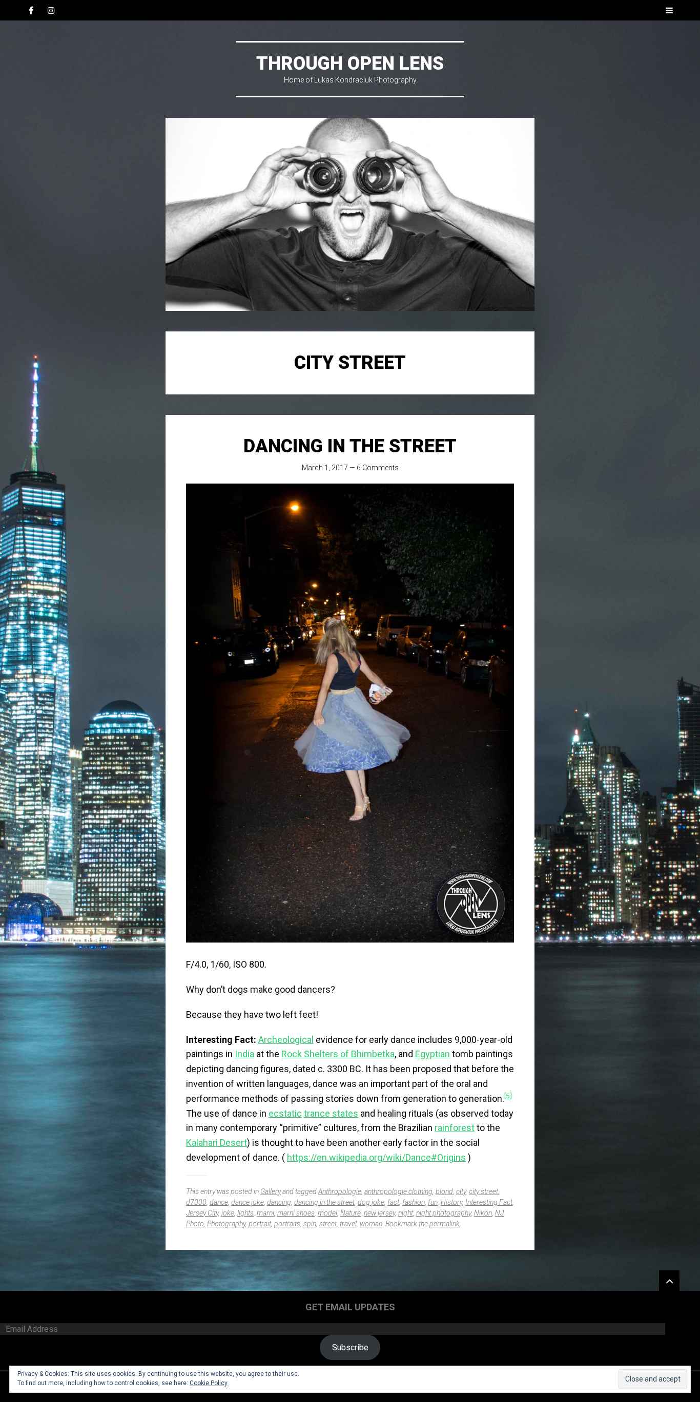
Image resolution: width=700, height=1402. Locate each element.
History (451, 1202)
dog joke (371, 1202)
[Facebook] (30, 10)
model (327, 1213)
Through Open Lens (350, 63)
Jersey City (202, 1213)
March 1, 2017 (325, 468)
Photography (226, 1224)
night (405, 1213)
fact (393, 1202)
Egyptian (432, 1054)
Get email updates (350, 1307)
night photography (443, 1213)
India (244, 1054)
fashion (413, 1202)
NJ (499, 1213)
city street (483, 1191)
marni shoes (296, 1213)
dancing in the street (324, 1202)
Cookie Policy (209, 1383)
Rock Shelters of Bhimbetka (338, 1054)
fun (433, 1202)
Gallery (270, 1191)
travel (348, 1224)
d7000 (196, 1202)
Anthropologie (339, 1191)
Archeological (286, 1039)
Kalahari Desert (216, 1142)
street (328, 1224)
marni (265, 1213)
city (461, 1191)
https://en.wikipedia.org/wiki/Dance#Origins (376, 1157)
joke (227, 1213)
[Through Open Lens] (350, 214)
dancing (279, 1202)
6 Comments (378, 468)
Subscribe (350, 1347)
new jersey (379, 1213)
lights (245, 1213)
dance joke (247, 1202)
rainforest (455, 1127)
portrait (260, 1224)
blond (444, 1191)
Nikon (483, 1213)
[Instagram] (51, 10)
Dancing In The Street (350, 446)
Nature (350, 1213)
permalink (444, 1224)
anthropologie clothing (398, 1191)
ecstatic (285, 1113)
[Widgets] (669, 1280)
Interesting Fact (488, 1202)
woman (371, 1224)
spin (309, 1224)
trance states (331, 1113)
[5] (508, 1096)
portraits (287, 1224)
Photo (195, 1224)
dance (219, 1202)
